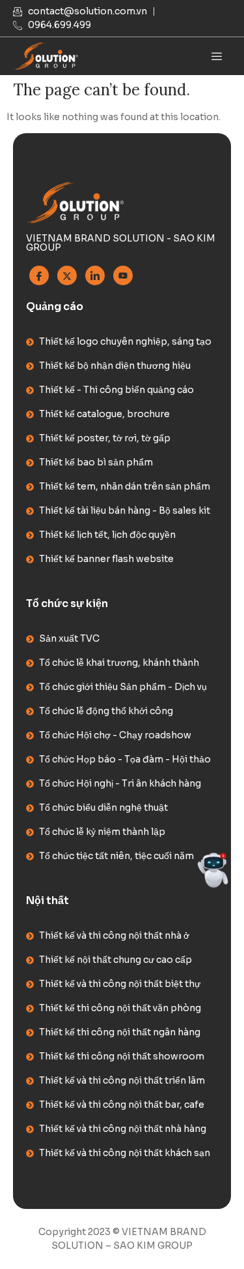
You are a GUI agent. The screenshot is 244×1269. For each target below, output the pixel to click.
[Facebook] (39, 275)
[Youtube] (123, 275)
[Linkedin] (95, 275)
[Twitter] (67, 275)
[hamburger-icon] (216, 56)
